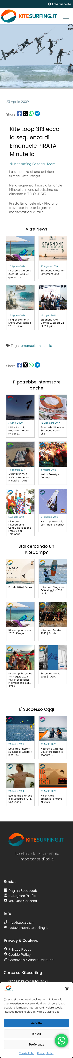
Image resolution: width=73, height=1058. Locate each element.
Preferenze (36, 1044)
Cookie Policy (27, 1053)
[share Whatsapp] (31, 114)
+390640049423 (21, 922)
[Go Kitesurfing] (36, 16)
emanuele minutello (36, 345)
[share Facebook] (19, 114)
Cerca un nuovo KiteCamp (27, 981)
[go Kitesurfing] (36, 845)
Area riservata (61, 4)
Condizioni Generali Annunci (31, 960)
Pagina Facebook (22, 890)
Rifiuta (36, 1034)
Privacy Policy (45, 1053)
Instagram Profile (22, 896)
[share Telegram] (37, 114)
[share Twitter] (25, 114)
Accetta (36, 1023)
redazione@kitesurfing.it (27, 928)
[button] (67, 989)
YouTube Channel (22, 901)
